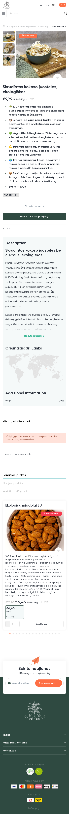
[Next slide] (64, 54)
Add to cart (42, 624)
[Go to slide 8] (32, 633)
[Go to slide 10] (39, 633)
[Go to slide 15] (55, 633)
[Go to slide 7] (29, 633)
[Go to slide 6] (26, 633)
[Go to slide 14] (52, 633)
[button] (9, 36)
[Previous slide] (18, 54)
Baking (44, 26)
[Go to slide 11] (42, 633)
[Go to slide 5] (23, 633)
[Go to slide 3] (16, 633)
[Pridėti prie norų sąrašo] (57, 78)
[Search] (65, 13)
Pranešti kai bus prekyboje (34, 216)
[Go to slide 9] (36, 633)
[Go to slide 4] (19, 633)
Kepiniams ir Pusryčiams (22, 26)
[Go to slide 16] (59, 633)
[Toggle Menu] (3, 13)
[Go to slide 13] (49, 633)
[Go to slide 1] (10, 633)
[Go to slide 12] (46, 633)
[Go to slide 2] (13, 633)
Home (4, 26)
